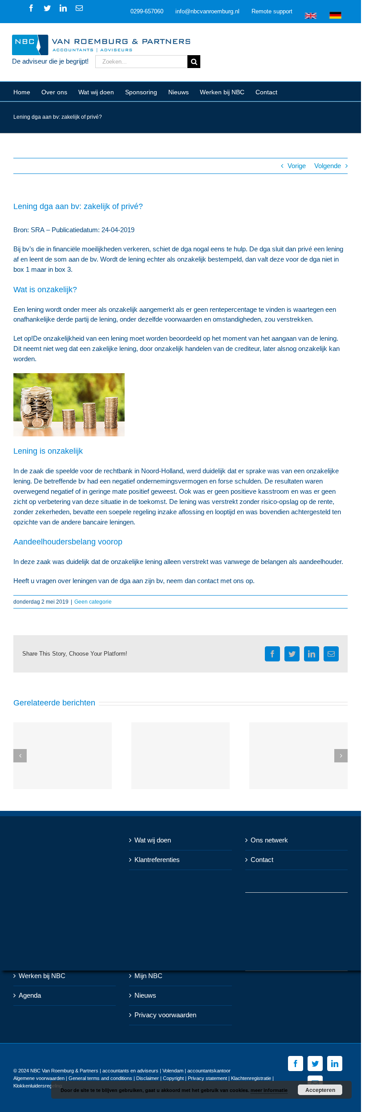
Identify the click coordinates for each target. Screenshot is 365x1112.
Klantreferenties (157, 859)
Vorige (297, 165)
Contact (262, 859)
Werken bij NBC (42, 975)
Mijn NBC (148, 975)
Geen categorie (93, 602)
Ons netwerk (269, 840)
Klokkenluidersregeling (37, 1085)
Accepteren (320, 1090)
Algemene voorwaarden (39, 1078)
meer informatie (269, 1090)
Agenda (30, 995)
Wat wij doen (152, 840)
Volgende (327, 165)
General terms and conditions (100, 1078)
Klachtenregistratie (251, 1078)
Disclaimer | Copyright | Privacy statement (181, 1078)
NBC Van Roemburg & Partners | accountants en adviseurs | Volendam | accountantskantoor (130, 1070)
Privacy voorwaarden (165, 1015)
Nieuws (145, 995)
